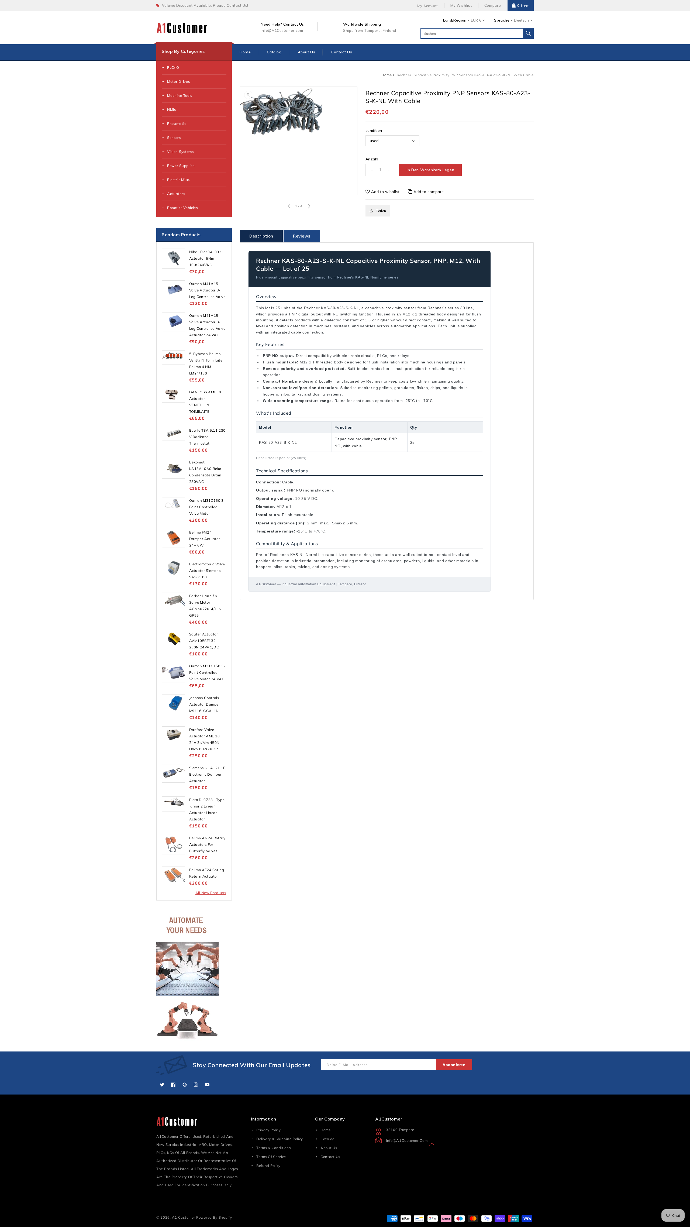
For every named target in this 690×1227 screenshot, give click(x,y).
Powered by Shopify (214, 1217)
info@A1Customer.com (406, 1140)
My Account (427, 6)
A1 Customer (184, 1217)
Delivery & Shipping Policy (279, 1139)
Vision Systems (180, 151)
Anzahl (371, 159)
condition (373, 130)
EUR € (476, 20)
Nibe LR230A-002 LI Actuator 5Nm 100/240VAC (207, 258)
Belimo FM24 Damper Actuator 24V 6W (204, 538)
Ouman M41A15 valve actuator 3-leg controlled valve (207, 290)
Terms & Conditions (273, 1148)
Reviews (301, 236)
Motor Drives (178, 81)
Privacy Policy (268, 1130)
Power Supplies (181, 165)
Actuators (176, 193)
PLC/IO (173, 67)
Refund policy (268, 1165)
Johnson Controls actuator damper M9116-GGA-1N (204, 704)
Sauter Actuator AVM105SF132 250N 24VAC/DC (204, 640)
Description (261, 236)
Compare (492, 5)
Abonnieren (454, 1065)
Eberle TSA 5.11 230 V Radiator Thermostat (207, 436)
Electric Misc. (178, 179)
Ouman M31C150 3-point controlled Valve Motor (207, 506)
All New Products (210, 893)
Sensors (174, 137)
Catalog (327, 1139)
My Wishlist (461, 5)
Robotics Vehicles (182, 207)
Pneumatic (176, 123)
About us (328, 1148)
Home (386, 75)
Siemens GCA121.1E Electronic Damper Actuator (207, 774)
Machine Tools (179, 95)
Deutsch (521, 20)
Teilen (381, 211)
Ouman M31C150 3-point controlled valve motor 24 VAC (207, 672)
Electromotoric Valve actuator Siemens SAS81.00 (207, 570)
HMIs (171, 109)
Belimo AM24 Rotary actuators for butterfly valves (207, 844)
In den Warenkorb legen (430, 169)
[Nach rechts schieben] (308, 207)
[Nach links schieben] (289, 207)
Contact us (330, 1156)
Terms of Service (271, 1156)
